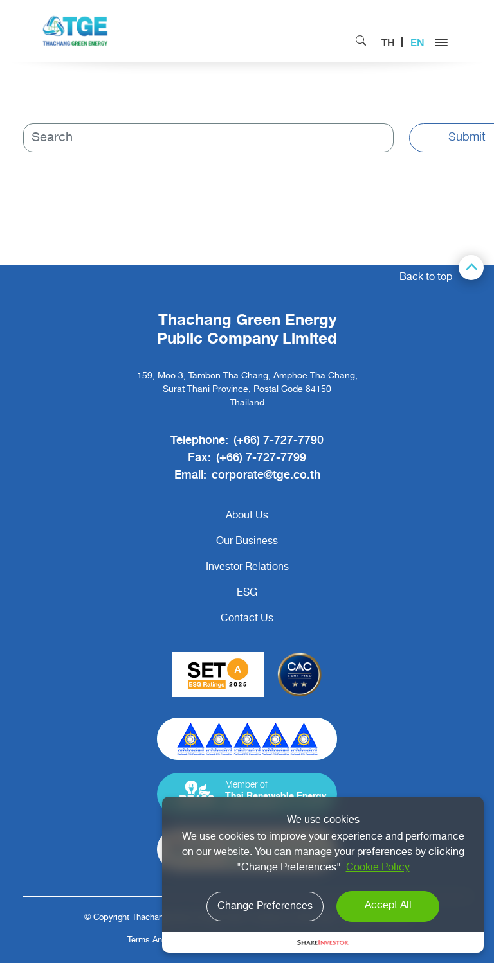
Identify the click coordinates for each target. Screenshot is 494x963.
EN (417, 41)
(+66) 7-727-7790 (278, 439)
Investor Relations (247, 567)
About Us (247, 515)
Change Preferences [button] (265, 906)
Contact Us (247, 618)
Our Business (247, 541)
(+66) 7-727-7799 (261, 456)
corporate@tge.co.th (266, 473)
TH (388, 41)
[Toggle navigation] (441, 44)
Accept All (388, 905)
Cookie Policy (378, 867)
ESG (247, 592)
